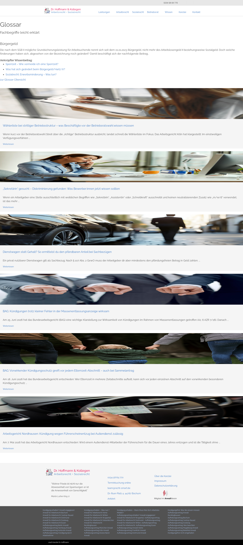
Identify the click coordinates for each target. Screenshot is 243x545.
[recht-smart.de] (165, 498)
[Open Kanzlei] (188, 12)
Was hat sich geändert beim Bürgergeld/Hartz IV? (35, 69)
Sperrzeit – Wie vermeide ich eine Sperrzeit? (32, 64)
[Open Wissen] (174, 12)
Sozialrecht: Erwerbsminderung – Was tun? (31, 74)
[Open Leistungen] (112, 12)
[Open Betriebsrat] (160, 12)
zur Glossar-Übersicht (13, 79)
